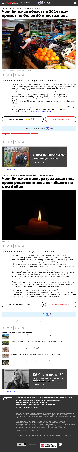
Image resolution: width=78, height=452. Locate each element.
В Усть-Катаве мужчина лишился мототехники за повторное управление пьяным (36, 341)
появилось (26, 91)
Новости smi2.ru (8, 169)
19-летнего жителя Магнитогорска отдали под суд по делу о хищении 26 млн (35, 354)
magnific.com (6, 241)
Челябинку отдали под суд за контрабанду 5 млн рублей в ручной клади (34, 348)
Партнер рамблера (33, 444)
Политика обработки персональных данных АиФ (31, 402)
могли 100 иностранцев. (43, 111)
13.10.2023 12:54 (6, 8)
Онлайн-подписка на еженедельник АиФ (45, 398)
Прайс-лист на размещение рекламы (48, 400)
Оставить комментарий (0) (60, 119)
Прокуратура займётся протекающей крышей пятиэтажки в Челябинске (33, 361)
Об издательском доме (23, 398)
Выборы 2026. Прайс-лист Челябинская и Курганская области (35, 405)
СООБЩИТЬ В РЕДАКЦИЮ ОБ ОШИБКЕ (27, 407)
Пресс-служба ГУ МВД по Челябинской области (17, 70)
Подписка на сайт (66, 398)
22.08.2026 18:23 (7, 175)
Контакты (19, 400)
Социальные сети (29, 400)
